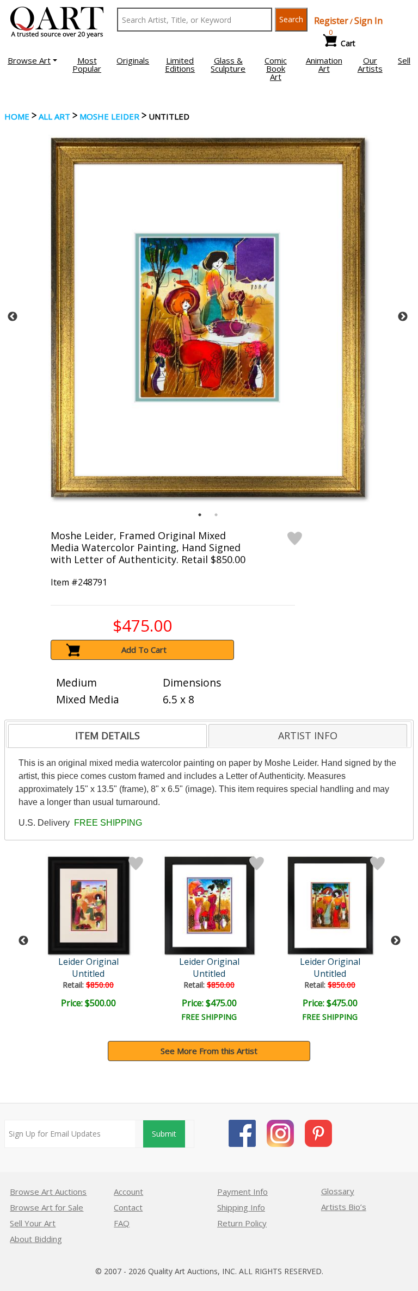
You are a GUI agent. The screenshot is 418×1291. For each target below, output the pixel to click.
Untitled (88, 974)
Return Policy (242, 1223)
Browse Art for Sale (46, 1207)
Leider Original (88, 962)
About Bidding (36, 1238)
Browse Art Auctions (48, 1191)
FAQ (122, 1223)
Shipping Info (241, 1207)
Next (402, 316)
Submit (164, 1133)
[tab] (107, 736)
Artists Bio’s (343, 1206)
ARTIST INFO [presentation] (307, 735)
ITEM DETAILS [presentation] (107, 735)
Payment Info (242, 1191)
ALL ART (54, 116)
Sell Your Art (33, 1223)
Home (16, 116)
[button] (32, 60)
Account (128, 1191)
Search (291, 19)
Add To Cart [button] (144, 649)
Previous (12, 316)
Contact (128, 1207)
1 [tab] (199, 514)
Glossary (337, 1191)
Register (331, 21)
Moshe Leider (109, 116)
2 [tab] (216, 514)
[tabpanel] (208, 317)
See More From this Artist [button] (209, 1050)
